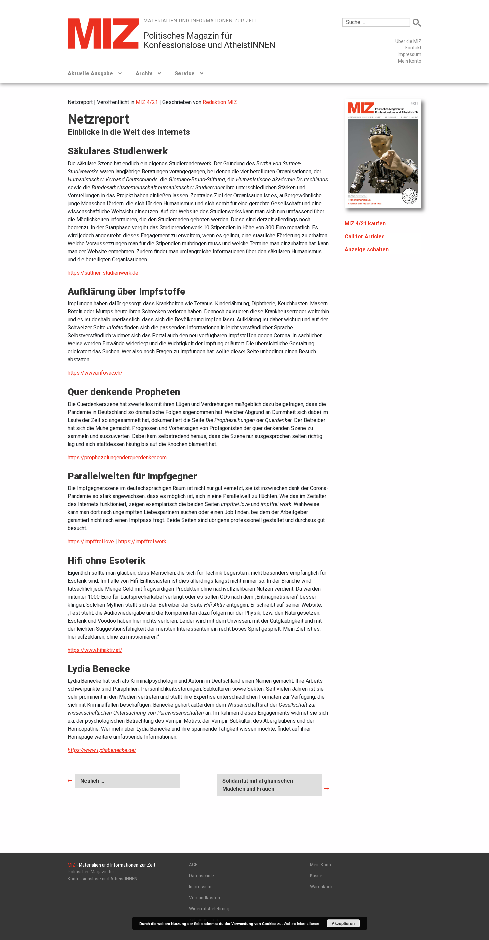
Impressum (409, 54)
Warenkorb (321, 886)
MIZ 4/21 (147, 102)
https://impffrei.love (91, 541)
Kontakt (413, 47)
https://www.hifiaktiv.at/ (95, 650)
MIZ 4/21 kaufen (365, 223)
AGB (193, 864)
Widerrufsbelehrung (209, 908)
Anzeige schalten (367, 249)
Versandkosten (204, 897)
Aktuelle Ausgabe (90, 73)
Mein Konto (409, 61)
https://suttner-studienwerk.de (103, 273)
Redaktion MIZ (220, 102)
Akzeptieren (343, 923)
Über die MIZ (408, 41)
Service (185, 73)
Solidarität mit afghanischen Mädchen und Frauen (257, 784)
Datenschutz (202, 875)
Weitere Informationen (301, 923)
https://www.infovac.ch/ (95, 373)
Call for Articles (365, 236)
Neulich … (94, 782)
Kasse (316, 875)
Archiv (144, 73)
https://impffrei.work (142, 541)
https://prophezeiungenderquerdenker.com (117, 457)
